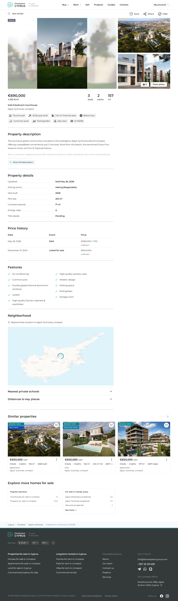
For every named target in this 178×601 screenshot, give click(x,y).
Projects (106, 572)
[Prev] (11, 439)
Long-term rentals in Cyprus (71, 554)
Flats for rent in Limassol (68, 563)
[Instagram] (167, 596)
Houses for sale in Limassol (21, 559)
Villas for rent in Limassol (69, 568)
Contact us (108, 568)
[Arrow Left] (160, 416)
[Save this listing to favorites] (56, 425)
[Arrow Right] (167, 416)
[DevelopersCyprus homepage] (16, 4)
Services (106, 577)
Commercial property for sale (23, 572)
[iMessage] (151, 569)
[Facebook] (161, 596)
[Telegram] (139, 569)
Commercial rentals (66, 572)
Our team (107, 563)
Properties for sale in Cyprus (23, 554)
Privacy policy (111, 595)
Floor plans (159, 84)
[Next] (56, 439)
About (105, 559)
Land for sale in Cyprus (19, 568)
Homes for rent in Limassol (70, 559)
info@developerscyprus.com (152, 559)
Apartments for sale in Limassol (24, 563)
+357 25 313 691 (146, 564)
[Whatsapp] (145, 569)
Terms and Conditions (92, 595)
